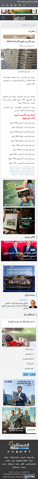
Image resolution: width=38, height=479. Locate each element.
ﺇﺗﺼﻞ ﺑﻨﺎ (11, 472)
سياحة (31, 460)
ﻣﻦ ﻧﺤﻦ (17, 472)
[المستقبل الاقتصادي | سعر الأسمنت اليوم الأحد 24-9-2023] (19, 17)
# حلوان (14, 174)
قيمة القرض (29, 368)
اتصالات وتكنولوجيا (21, 460)
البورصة (22, 457)
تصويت (32, 374)
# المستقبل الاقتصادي (28, 167)
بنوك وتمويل (30, 457)
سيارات (6, 457)
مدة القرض (29, 354)
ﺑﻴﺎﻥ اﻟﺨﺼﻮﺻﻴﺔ (25, 472)
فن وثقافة (11, 464)
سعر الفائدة (29, 349)
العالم (22, 464)
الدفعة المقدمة (28, 358)
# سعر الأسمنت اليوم (28, 171)
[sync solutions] (29, 477)
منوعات (23, 467)
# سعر (17, 167)
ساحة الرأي (16, 467)
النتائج (26, 374)
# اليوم (21, 174)
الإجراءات (29, 363)
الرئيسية (32, 25)
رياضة (17, 464)
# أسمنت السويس (15, 171)
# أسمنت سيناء (30, 174)
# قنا (12, 167)
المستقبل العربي (31, 464)
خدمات (4, 464)
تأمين (13, 460)
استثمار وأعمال (14, 457)
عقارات (7, 460)
